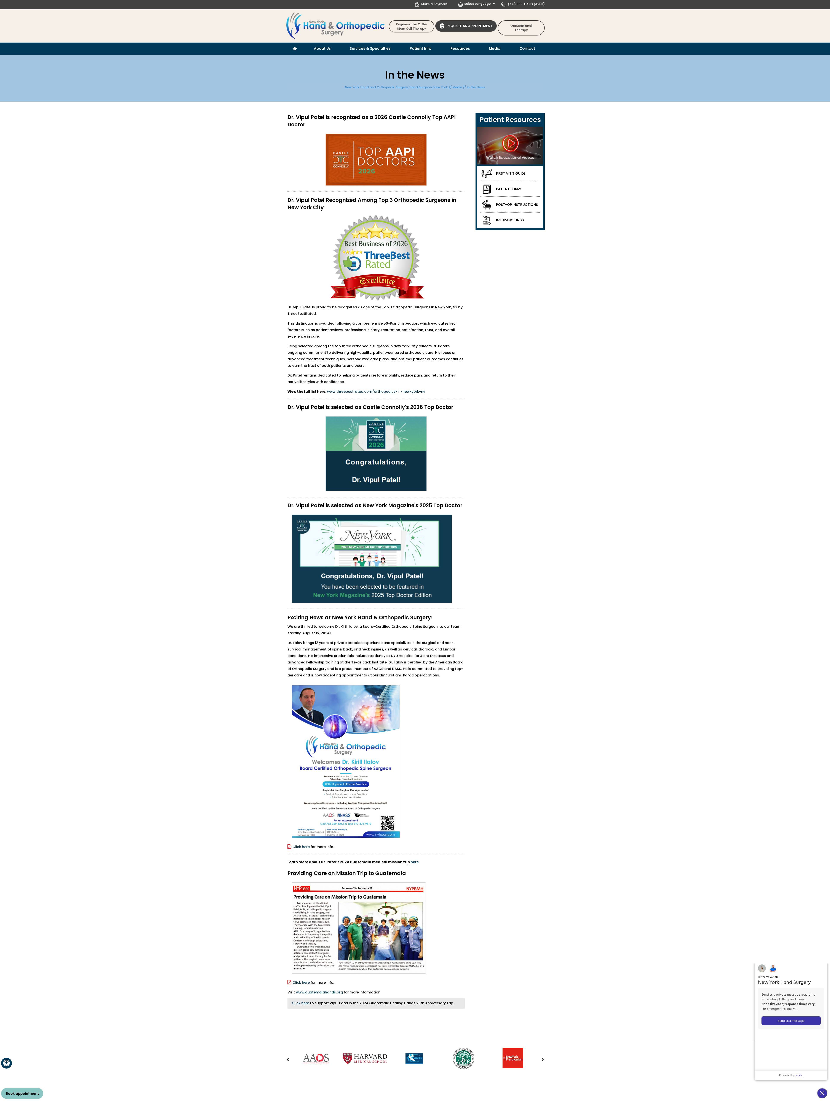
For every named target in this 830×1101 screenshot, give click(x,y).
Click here (301, 846)
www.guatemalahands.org (319, 992)
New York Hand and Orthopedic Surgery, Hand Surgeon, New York (396, 87)
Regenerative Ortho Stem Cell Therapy (411, 26)
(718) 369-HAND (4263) (526, 4)
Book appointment (22, 1093)
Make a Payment (434, 4)
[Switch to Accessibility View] (6, 1063)
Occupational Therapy (521, 28)
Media (457, 87)
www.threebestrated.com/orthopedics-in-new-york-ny (376, 391)
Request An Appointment (469, 25)
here (414, 862)
